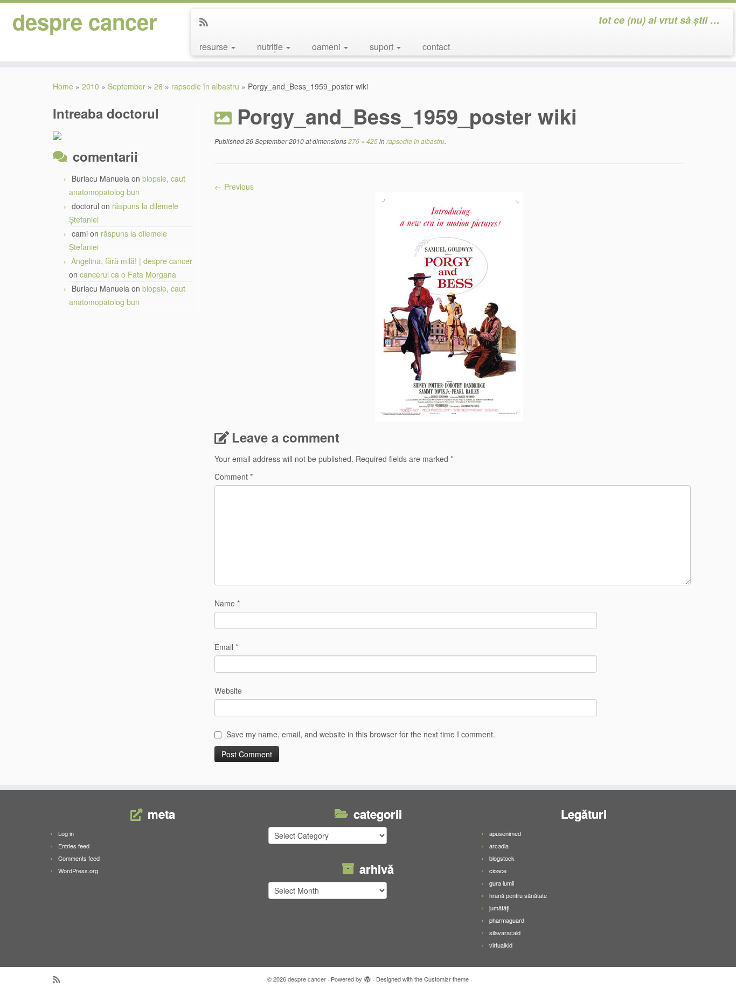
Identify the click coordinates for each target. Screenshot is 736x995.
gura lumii (501, 883)
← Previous (234, 186)
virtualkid (500, 945)
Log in (66, 833)
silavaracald (504, 932)
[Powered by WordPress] (367, 976)
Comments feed (79, 858)
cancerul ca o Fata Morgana (128, 274)
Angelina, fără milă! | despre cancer (131, 260)
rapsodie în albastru (205, 86)
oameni (327, 46)
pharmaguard (506, 920)
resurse (214, 46)
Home (63, 86)
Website (228, 690)
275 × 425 (362, 141)
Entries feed (73, 845)
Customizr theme (446, 979)
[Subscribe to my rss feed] (207, 22)
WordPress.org (78, 870)
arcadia (499, 845)
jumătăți (499, 907)
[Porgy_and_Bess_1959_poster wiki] (449, 305)
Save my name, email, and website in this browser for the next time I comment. (360, 734)
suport (382, 46)
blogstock (502, 858)
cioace (497, 870)
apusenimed (505, 833)
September (126, 86)
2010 (90, 86)
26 (158, 86)
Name (227, 603)
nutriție (271, 46)
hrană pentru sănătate (518, 895)
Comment (233, 476)
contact (436, 46)
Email (226, 646)
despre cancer (84, 21)
